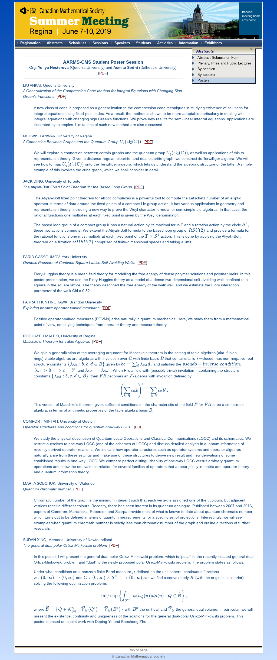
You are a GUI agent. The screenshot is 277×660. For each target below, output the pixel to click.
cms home (249, 20)
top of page (138, 650)
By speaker (206, 75)
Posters (203, 80)
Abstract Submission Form (218, 58)
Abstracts (205, 51)
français (247, 12)
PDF (103, 73)
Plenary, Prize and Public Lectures (224, 63)
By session (206, 69)
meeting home (251, 16)
